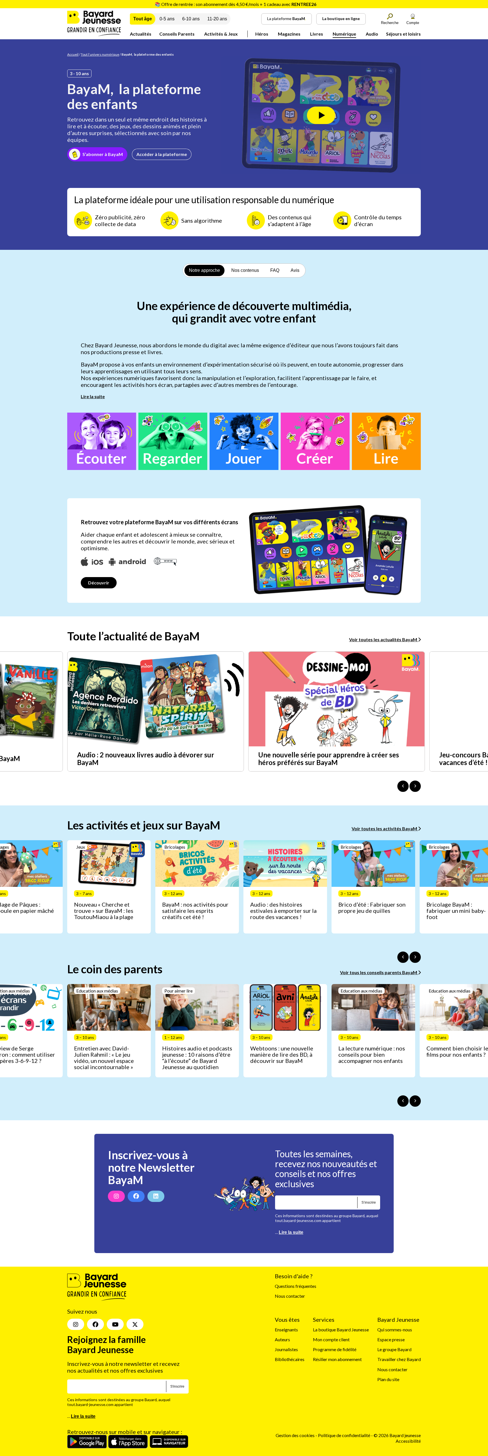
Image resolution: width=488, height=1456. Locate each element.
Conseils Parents (177, 33)
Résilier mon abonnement (337, 1359)
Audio (372, 33)
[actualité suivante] (415, 786)
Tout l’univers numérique (100, 54)
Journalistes (286, 1349)
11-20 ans (217, 18)
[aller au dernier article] (403, 957)
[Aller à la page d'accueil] (94, 34)
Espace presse (391, 1339)
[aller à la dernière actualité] (403, 786)
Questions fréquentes (295, 1286)
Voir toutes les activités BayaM (385, 828)
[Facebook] (136, 1196)
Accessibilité (408, 1441)
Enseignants (286, 1329)
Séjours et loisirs (403, 33)
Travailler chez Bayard (399, 1359)
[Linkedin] (155, 1196)
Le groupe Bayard (394, 1349)
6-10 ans (191, 18)
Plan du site (388, 1379)
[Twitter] (135, 1324)
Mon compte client (331, 1339)
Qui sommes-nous (394, 1329)
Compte (412, 23)
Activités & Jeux (221, 33)
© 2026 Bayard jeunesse (397, 1435)
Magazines (289, 33)
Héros (261, 33)
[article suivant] (415, 957)
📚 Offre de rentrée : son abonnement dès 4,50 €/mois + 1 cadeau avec (235, 4)
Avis (295, 270)
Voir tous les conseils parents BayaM (379, 972)
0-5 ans (167, 18)
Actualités (140, 33)
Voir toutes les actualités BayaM (383, 639)
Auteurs (282, 1339)
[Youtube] (115, 1324)
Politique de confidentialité (344, 1435)
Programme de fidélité (334, 1349)
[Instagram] (116, 1196)
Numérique (344, 33)
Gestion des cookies (295, 1435)
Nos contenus (245, 270)
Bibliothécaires (289, 1359)
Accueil (73, 54)
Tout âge (142, 18)
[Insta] (75, 1324)
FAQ (274, 270)
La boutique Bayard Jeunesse (341, 1329)
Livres (316, 33)
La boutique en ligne (341, 18)
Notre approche (204, 270)
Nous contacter (290, 1296)
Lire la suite (93, 396)
